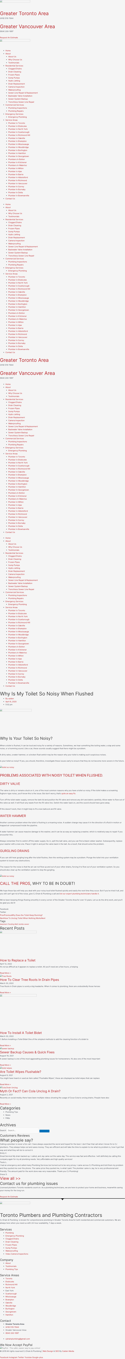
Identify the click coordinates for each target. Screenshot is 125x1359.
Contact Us (10, 198)
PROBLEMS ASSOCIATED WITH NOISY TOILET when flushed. (52, 775)
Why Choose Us (15, 59)
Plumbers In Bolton (16, 159)
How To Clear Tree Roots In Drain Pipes (29, 980)
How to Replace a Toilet (17, 960)
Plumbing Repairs (16, 111)
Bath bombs (19, 924)
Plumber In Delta (15, 192)
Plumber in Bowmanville (18, 195)
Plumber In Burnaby (16, 189)
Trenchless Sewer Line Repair (21, 102)
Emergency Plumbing (17, 117)
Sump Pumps (14, 78)
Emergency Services (14, 114)
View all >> (10, 1178)
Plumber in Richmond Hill (19, 135)
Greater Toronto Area (24, 13)
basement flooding (7, 924)
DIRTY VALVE (10, 784)
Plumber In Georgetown (18, 156)
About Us (12, 56)
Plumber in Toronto (16, 123)
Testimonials (13, 63)
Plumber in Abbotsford (18, 177)
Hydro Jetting (14, 81)
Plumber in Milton (16, 168)
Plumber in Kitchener (17, 162)
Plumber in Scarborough (18, 132)
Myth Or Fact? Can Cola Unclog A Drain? (30, 1091)
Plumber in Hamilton (17, 153)
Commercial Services (14, 105)
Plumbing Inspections (17, 108)
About (8, 53)
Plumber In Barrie (15, 174)
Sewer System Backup (18, 99)
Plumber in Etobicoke (17, 126)
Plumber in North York (18, 129)
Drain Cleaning (14, 72)
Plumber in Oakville (16, 138)
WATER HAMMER (13, 816)
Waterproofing (14, 90)
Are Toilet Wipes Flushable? (20, 1072)
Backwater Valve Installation (20, 96)
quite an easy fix (68, 793)
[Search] (44, 1131)
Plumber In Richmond (17, 180)
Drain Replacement (16, 84)
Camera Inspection (16, 87)
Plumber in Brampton (17, 141)
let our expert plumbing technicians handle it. (79, 893)
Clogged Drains (15, 68)
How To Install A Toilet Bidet (21, 1033)
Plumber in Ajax (15, 171)
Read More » (5, 973)
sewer (26, 924)
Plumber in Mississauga (18, 144)
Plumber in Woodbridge (18, 147)
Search (3, 1130)
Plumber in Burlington (17, 150)
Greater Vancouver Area (27, 26)
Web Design (48, 1351)
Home (8, 50)
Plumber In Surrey (16, 186)
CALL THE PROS (15, 883)
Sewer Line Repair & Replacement (23, 93)
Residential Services (14, 66)
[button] (62, 909)
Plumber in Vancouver (17, 183)
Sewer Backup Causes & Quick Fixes (27, 1052)
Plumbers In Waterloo (17, 165)
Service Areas (11, 120)
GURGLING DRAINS (14, 851)
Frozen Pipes (14, 75)
